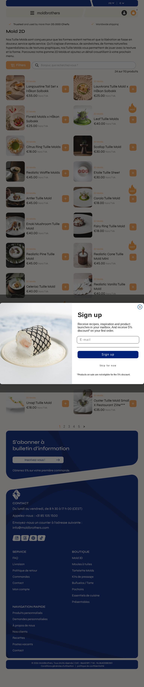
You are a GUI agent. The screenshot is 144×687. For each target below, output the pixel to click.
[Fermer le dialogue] (140, 307)
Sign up (108, 354)
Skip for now (108, 365)
